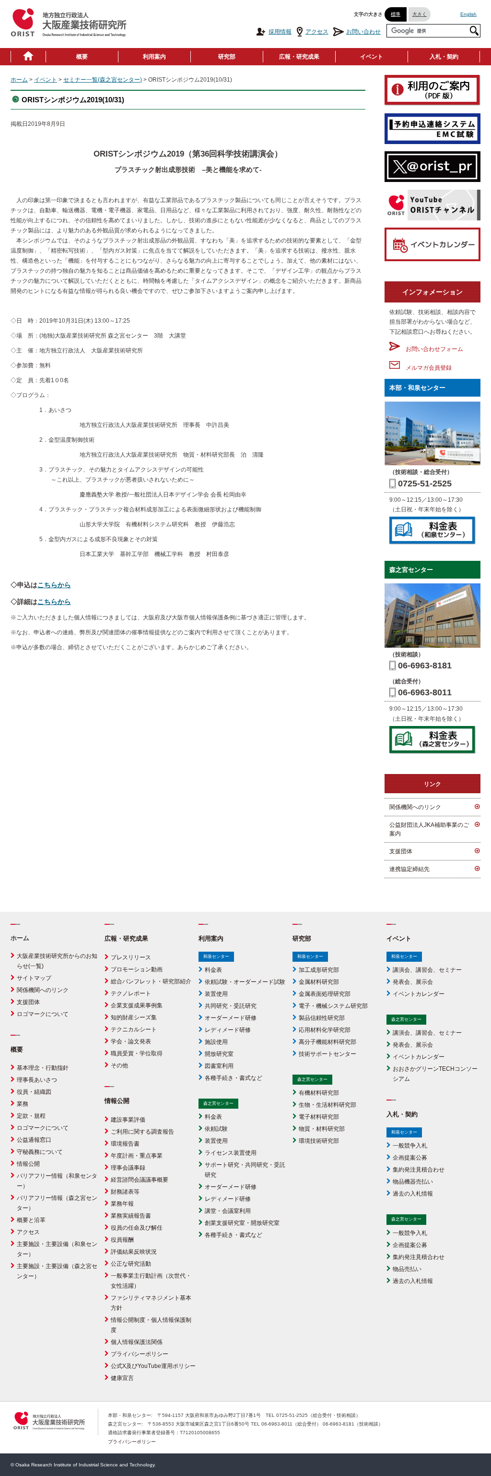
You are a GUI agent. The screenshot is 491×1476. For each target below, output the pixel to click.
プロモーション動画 (137, 969)
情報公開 (28, 1164)
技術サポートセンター (327, 1054)
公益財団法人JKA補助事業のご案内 (429, 829)
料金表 (213, 970)
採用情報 (280, 31)
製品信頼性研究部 (322, 1018)
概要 (82, 56)
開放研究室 (219, 1054)
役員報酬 (122, 1239)
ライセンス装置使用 (231, 1152)
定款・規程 (31, 1116)
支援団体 (400, 851)
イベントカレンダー (418, 994)
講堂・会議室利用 (228, 1211)
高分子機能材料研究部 (327, 1042)
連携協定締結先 (409, 869)
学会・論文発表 (131, 1041)
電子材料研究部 (319, 1116)
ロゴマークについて (43, 1014)
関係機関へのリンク (415, 807)
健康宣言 (122, 1378)
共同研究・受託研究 (231, 1006)
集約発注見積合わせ (418, 1169)
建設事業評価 (128, 1119)
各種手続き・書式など (233, 1078)
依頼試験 (216, 1128)
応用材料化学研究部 (325, 1030)
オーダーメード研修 (231, 1018)
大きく (419, 14)
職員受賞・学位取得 (137, 1053)
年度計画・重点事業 (137, 1155)
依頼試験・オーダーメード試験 (245, 982)
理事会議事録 (128, 1167)
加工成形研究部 (319, 970)
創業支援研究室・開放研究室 (242, 1223)
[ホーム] (28, 56)
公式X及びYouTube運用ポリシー (153, 1366)
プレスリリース (131, 957)
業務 (22, 1104)
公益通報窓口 (34, 1140)
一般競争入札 (410, 1145)
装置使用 (216, 994)
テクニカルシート (134, 1029)
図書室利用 (219, 1066)
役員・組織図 (34, 1092)
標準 (395, 14)
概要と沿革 (31, 1220)
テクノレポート (131, 993)
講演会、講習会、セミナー (427, 970)
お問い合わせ (363, 31)
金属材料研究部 (319, 982)
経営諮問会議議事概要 (139, 1179)
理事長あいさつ (37, 1080)
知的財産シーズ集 (134, 1017)
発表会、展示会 (413, 982)
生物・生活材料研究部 (327, 1104)
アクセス (316, 31)
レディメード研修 (228, 1030)
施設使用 (216, 1042)
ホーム (19, 79)
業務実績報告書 (131, 1215)
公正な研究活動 (131, 1263)
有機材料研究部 (319, 1092)
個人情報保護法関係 (137, 1342)
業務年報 (122, 1203)
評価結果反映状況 (134, 1251)
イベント (371, 56)
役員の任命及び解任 (137, 1227)
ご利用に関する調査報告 (142, 1131)
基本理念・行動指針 (43, 1068)
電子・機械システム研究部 (333, 1006)
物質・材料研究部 (322, 1128)
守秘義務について (40, 1152)
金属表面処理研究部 (325, 994)
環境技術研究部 (319, 1140)
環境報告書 (125, 1143)
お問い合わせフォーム (431, 349)
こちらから (54, 585)
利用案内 (154, 56)
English (468, 14)
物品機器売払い (413, 1181)
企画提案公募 (410, 1157)
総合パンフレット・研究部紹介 (151, 981)
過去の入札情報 (413, 1193)
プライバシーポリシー (139, 1354)
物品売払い (407, 1269)
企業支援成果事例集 (137, 1005)
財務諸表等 (125, 1191)
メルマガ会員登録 (426, 367)
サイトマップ (34, 978)
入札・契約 (444, 56)
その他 (119, 1065)
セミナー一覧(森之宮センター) (102, 79)
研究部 (226, 56)
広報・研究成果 (299, 56)
